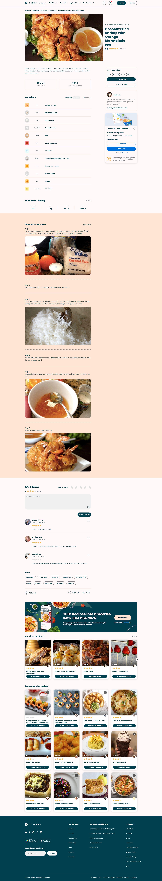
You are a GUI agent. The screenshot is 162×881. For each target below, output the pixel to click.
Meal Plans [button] (52, 3)
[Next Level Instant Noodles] (124, 709)
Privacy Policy (131, 852)
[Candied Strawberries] (124, 659)
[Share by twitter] (123, 74)
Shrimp (47, 105)
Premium (72, 857)
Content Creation (96, 838)
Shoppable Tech (96, 843)
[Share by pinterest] (114, 74)
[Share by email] (128, 74)
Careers (129, 833)
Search (71, 852)
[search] (104, 3)
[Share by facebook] (119, 74)
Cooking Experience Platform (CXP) (102, 829)
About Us (129, 829)
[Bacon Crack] (95, 659)
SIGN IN (132, 3)
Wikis (70, 847)
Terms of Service (132, 847)
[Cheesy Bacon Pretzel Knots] (66, 659)
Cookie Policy (131, 857)
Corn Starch (49, 120)
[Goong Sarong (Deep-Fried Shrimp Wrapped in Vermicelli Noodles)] (38, 709)
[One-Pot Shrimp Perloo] (124, 792)
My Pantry (64, 3)
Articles (71, 833)
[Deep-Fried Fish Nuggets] (67, 750)
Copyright (133, 877)
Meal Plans (72, 843)
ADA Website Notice (133, 861)
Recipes (71, 829)
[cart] (110, 3)
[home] (31, 3)
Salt (46, 135)
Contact (129, 843)
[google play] (31, 840)
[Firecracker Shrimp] (38, 750)
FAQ (127, 866)
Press (128, 838)
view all (134, 636)
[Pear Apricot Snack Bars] (95, 792)
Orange (48, 181)
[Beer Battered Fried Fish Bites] (95, 709)
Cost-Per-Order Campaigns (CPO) (102, 833)
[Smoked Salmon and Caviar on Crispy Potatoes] (67, 709)
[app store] (45, 840)
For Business (87, 3)
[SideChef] (33, 825)
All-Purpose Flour (51, 113)
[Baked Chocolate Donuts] (67, 792)
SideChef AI (94, 847)
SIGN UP (121, 3)
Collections (73, 838)
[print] (109, 74)
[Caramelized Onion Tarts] (38, 792)
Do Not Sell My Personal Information (115, 877)
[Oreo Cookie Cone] (124, 750)
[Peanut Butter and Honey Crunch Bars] (38, 659)
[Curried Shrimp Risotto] (95, 750)
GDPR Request (96, 877)
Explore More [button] (74, 3)
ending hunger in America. (123, 159)
